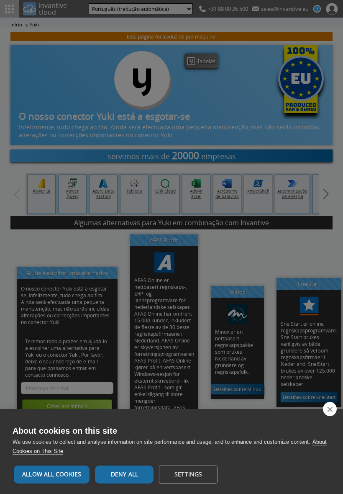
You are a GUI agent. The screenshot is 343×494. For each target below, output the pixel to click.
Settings (188, 474)
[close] (330, 409)
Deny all (124, 474)
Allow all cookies (51, 474)
